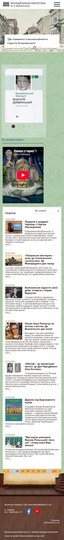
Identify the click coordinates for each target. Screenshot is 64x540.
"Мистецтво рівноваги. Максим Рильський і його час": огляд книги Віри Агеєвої (39, 441)
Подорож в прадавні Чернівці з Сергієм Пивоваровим (36, 224)
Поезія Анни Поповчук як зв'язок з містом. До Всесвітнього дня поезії (39, 326)
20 (27, 471)
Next (58, 30)
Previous (6, 30)
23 (43, 471)
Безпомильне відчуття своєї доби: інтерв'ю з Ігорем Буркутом (41, 290)
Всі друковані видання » (13, 139)
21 (33, 471)
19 (22, 471)
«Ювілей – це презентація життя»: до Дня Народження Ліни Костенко (41, 367)
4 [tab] (40, 48)
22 (38, 471)
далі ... (8, 244)
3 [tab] (34, 48)
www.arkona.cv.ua (52, 522)
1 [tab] (24, 48)
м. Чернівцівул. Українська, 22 (13, 511)
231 (54, 471)
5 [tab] (34, 126)
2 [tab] (29, 48)
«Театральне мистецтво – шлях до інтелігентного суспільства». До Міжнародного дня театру (39, 259)
